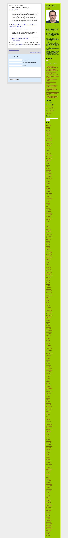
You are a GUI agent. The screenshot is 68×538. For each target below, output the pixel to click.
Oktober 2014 (48, 351)
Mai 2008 (48, 475)
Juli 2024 (48, 161)
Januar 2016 (48, 328)
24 (52, 110)
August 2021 (48, 219)
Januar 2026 (48, 137)
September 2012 (49, 391)
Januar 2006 (48, 522)
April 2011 (48, 418)
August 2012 (48, 393)
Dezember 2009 (49, 444)
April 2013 (48, 381)
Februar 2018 (48, 287)
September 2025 (49, 143)
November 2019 (49, 254)
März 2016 (48, 325)
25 (53, 110)
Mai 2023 (48, 184)
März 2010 (48, 439)
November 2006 (49, 505)
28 (49, 111)
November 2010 (49, 426)
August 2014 (48, 355)
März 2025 (48, 151)
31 (52, 111)
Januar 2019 (48, 269)
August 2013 (48, 375)
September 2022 (49, 198)
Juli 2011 (48, 413)
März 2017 (48, 305)
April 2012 (48, 399)
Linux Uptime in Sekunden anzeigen (51, 82)
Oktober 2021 (48, 216)
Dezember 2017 (49, 290)
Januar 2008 (48, 482)
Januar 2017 (48, 308)
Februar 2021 (48, 229)
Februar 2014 (48, 365)
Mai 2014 (48, 360)
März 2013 (48, 383)
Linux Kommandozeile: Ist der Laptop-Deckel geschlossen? (52, 97)
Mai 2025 (48, 148)
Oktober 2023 (48, 176)
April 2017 (48, 303)
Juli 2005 (48, 532)
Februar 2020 (48, 249)
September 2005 (49, 528)
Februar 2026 (48, 135)
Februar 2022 (48, 209)
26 (46, 111)
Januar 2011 (48, 423)
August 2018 (48, 277)
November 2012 (49, 388)
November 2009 (49, 446)
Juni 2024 (48, 163)
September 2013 (49, 373)
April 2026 (48, 132)
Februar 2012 (48, 403)
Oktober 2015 (48, 333)
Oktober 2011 (48, 408)
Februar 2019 (48, 267)
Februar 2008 (48, 480)
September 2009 (49, 449)
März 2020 (48, 247)
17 (52, 108)
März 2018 (48, 285)
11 (53, 107)
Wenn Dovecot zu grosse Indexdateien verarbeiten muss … (52, 70)
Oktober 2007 (48, 487)
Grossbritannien (21, 38)
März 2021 (48, 227)
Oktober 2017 (48, 294)
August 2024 (48, 160)
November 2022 (49, 194)
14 (49, 108)
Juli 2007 (48, 492)
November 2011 (49, 406)
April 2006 (48, 517)
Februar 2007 (48, 500)
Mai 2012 (48, 398)
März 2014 (48, 363)
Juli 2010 (48, 432)
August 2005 (48, 530)
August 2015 (48, 335)
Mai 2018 (48, 282)
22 (50, 110)
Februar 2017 (48, 307)
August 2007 (48, 490)
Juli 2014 (48, 356)
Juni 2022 (48, 203)
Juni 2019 (48, 262)
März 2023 (48, 188)
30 (51, 111)
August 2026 (48, 125)
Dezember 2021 (49, 213)
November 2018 (49, 272)
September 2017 (49, 295)
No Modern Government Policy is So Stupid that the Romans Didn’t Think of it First (23, 25)
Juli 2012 (48, 394)
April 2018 (48, 284)
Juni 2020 (48, 242)
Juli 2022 (48, 201)
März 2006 (48, 518)
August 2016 (48, 317)
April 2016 (48, 323)
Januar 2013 (48, 386)
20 (47, 110)
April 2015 (48, 342)
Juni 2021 (48, 223)
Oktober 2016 (48, 313)
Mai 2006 (48, 515)
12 (46, 108)
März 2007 (48, 499)
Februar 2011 (48, 421)
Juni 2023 (48, 183)
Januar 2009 (48, 462)
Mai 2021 (48, 224)
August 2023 (48, 180)
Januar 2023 (48, 191)
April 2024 (48, 166)
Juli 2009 (48, 452)
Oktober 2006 (48, 507)
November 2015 (49, 332)
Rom (27, 38)
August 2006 (48, 510)
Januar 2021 (48, 231)
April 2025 (48, 150)
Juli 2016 (48, 318)
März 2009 (48, 459)
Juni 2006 (48, 513)
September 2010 (49, 429)
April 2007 (48, 497)
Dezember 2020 (49, 232)
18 (53, 108)
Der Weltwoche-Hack (14, 50)
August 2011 (48, 411)
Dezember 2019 (49, 252)
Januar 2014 (48, 366)
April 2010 (48, 437)
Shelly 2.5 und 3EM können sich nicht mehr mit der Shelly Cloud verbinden (52, 93)
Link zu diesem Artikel (13, 9)
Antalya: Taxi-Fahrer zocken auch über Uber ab (52, 77)
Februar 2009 (48, 460)
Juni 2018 (48, 280)
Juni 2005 (48, 533)
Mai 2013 (48, 380)
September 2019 (49, 257)
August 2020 (48, 239)
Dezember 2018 (49, 270)
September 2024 (49, 158)
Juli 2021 (48, 221)
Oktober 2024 (48, 156)
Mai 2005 (48, 535)
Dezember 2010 (49, 424)
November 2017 (49, 292)
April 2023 (48, 186)
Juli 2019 (48, 261)
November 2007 (49, 485)
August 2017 (48, 297)
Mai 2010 (48, 436)
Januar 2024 (48, 171)
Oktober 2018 (48, 274)
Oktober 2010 (48, 427)
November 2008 (49, 465)
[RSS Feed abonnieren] (47, 60)
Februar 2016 (48, 327)
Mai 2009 (48, 456)
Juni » (50, 113)
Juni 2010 (48, 434)
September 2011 (49, 409)
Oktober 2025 (48, 141)
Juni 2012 (48, 396)
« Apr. (47, 113)
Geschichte (14, 38)
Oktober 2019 (48, 256)
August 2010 (48, 431)
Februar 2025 (48, 153)
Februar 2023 (48, 189)
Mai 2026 (48, 130)
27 (47, 111)
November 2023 (49, 175)
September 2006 (49, 508)
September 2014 (49, 353)
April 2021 (48, 226)
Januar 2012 (48, 404)
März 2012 (48, 401)
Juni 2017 (48, 300)
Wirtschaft (18, 40)
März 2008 (48, 479)
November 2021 (49, 214)
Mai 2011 (48, 416)
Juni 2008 (48, 474)
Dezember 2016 (49, 310)
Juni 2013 (48, 378)
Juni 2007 (48, 494)
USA (14, 40)
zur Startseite (48, 8)
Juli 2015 (48, 337)
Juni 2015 (48, 338)
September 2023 (49, 178)
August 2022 (48, 199)
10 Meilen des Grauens (35, 52)
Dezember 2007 (49, 484)
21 (49, 110)
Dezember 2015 (49, 330)
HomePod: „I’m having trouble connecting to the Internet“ (52, 85)
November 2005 (49, 525)
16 (51, 108)
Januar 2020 (48, 251)
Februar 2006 (48, 520)
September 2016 (49, 315)
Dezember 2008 (49, 464)
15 (50, 108)
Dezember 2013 (49, 368)
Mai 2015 (48, 340)
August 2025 (48, 145)
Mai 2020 (48, 244)
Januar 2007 (48, 502)
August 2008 (48, 470)
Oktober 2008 (48, 467)
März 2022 (48, 208)
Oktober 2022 (48, 196)
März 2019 (48, 266)
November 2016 (49, 312)
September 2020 (49, 237)
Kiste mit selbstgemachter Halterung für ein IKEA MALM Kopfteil (52, 89)
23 (51, 110)
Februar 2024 (48, 170)
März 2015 (48, 343)
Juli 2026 (48, 127)
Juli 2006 (48, 512)
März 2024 (48, 168)
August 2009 (48, 451)
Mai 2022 (48, 204)
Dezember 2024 (49, 155)
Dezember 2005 (49, 523)
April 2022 (48, 206)
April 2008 (48, 477)
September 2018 (49, 275)
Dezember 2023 (49, 173)
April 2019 (48, 264)
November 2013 (49, 370)
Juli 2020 (48, 241)
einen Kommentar (22, 46)
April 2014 (48, 361)
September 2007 (49, 489)
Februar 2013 (48, 385)
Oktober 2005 (48, 527)
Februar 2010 (48, 441)
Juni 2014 (48, 358)
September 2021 (49, 218)
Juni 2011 (48, 414)
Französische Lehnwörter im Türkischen (51, 80)
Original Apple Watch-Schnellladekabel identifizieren (52, 67)
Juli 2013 (48, 376)
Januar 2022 (48, 211)
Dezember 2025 (49, 138)
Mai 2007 (48, 495)
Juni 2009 (48, 454)
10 (52, 107)
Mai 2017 (48, 302)
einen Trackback (31, 46)
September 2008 (49, 469)
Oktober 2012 (48, 389)
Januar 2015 (48, 346)
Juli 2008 (48, 472)
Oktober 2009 (48, 447)
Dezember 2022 (49, 193)
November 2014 (49, 350)
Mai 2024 (48, 165)
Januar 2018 (48, 289)
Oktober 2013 (48, 371)
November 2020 (49, 234)
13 (47, 108)
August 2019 (48, 259)
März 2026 (48, 133)
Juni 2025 (48, 146)
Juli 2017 (48, 299)
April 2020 (48, 246)
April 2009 (48, 457)
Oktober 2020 (48, 236)
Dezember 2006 (49, 503)
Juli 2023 (48, 181)
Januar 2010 (48, 442)
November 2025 (49, 140)
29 (50, 111)
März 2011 (48, 419)
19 (46, 110)
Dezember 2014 (49, 348)
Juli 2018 (48, 279)
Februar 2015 (48, 345)
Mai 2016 (48, 322)
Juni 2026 (48, 128)
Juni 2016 (48, 320)
